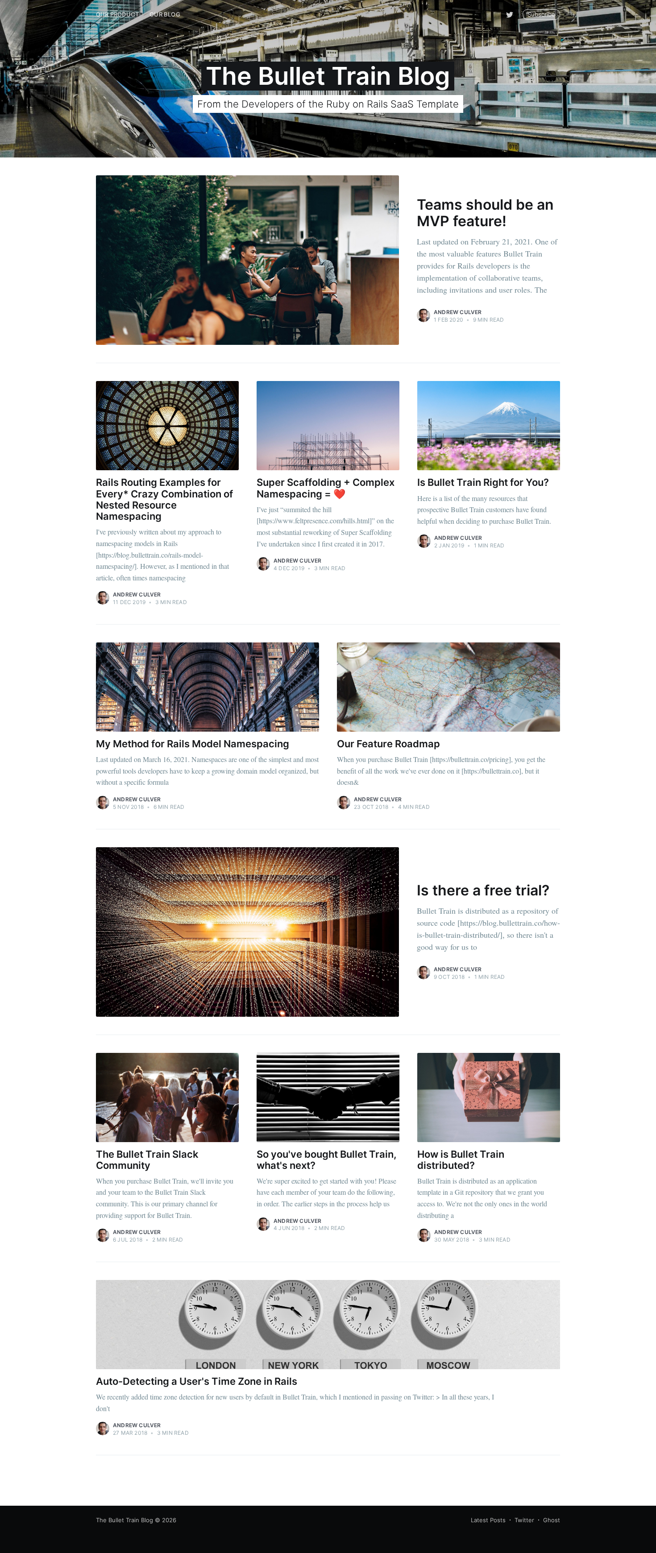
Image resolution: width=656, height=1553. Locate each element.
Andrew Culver (458, 312)
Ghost (551, 1520)
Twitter (524, 1520)
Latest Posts (488, 1520)
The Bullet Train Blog (124, 1520)
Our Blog (164, 14)
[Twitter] (509, 14)
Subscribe (541, 14)
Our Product (117, 14)
